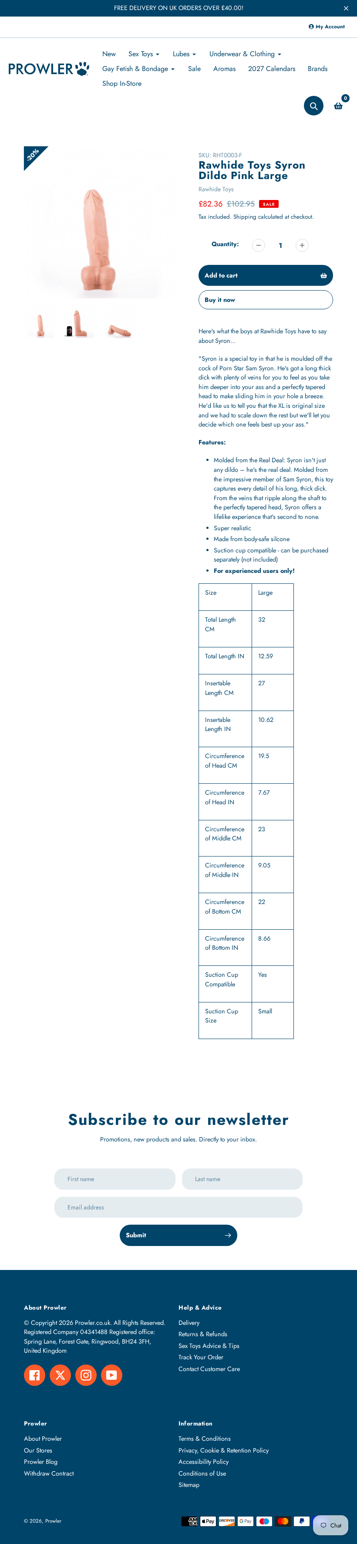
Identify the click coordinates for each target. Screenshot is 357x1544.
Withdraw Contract (49, 1473)
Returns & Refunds (202, 1334)
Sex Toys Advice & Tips (208, 1345)
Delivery (188, 1322)
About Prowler (43, 1438)
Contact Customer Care (209, 1369)
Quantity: (225, 244)
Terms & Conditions (204, 1438)
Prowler (53, 1520)
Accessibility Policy (203, 1461)
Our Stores (38, 1450)
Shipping (244, 217)
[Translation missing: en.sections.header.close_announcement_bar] (346, 8)
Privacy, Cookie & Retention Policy (223, 1450)
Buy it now (220, 299)
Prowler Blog (40, 1461)
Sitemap (188, 1484)
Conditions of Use (202, 1473)
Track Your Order (200, 1357)
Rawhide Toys (216, 189)
